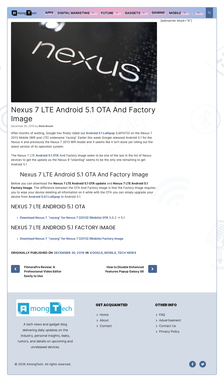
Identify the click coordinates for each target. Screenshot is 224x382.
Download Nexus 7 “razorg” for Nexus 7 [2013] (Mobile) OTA (64, 217)
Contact (106, 326)
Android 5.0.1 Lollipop (44, 196)
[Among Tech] (24, 13)
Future (107, 13)
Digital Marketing (73, 13)
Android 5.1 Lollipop (100, 133)
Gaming (158, 12)
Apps (49, 12)
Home (104, 314)
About (104, 320)
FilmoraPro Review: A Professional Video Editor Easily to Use (42, 271)
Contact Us (167, 326)
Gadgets (132, 13)
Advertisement (170, 320)
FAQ (162, 314)
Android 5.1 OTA (47, 155)
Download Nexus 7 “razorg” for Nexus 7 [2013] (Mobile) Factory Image (71, 238)
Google (96, 252)
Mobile (175, 13)
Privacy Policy (169, 331)
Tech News (127, 252)
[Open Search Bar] (209, 13)
